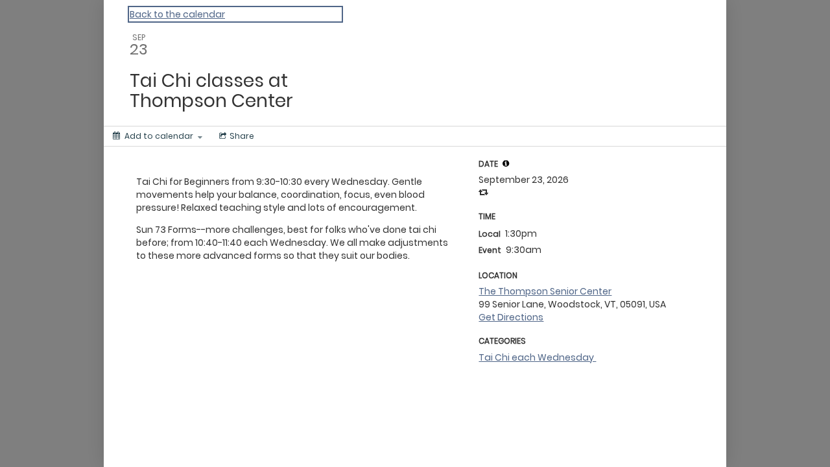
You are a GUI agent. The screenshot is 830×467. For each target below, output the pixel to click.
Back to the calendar (177, 14)
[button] (506, 163)
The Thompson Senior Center (545, 291)
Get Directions (511, 317)
